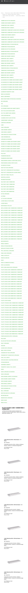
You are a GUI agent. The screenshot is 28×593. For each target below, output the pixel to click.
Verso (2, 369)
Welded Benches (4, 395)
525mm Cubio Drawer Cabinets (8, 56)
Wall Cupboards (5, 390)
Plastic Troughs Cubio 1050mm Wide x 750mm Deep (12, 307)
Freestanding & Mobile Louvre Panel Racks (11, 160)
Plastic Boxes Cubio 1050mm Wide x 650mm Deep (11, 269)
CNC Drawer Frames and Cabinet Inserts (10, 108)
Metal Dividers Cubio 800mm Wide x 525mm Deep (11, 234)
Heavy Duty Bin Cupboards (7, 167)
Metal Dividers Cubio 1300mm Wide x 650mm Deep (11, 217)
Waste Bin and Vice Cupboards (8, 393)
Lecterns (3, 196)
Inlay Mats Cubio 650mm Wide (7, 189)
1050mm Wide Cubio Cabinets (7, 25)
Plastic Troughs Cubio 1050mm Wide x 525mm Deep (12, 302)
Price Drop (3, 338)
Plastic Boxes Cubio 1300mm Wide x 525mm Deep (11, 274)
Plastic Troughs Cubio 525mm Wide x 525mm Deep (12, 317)
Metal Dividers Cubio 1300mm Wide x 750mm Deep (11, 219)
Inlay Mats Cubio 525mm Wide (7, 186)
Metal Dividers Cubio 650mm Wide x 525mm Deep (11, 227)
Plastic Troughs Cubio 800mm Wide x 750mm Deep (12, 333)
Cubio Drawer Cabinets (6, 129)
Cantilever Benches (5, 115)
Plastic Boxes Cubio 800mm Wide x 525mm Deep (11, 293)
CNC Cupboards (4, 106)
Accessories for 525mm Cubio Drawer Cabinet (11, 84)
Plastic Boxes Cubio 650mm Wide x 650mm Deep (11, 288)
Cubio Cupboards (5, 127)
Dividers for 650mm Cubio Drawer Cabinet (10, 148)
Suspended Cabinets (5, 364)
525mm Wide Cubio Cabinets (7, 58)
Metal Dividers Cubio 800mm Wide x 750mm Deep (11, 238)
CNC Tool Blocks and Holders (8, 110)
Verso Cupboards (5, 374)
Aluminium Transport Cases (7, 91)
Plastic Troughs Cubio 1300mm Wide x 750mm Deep (12, 314)
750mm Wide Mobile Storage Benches (9, 68)
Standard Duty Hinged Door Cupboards (10, 355)
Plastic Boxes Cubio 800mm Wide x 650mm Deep (11, 295)
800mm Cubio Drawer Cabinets (8, 72)
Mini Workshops (4, 241)
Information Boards (5, 179)
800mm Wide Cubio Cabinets (7, 75)
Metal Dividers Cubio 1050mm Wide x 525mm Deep (11, 208)
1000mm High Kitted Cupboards (8, 20)
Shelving (3, 345)
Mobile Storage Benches (6, 246)
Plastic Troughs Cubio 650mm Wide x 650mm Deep (12, 324)
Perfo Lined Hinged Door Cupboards (9, 267)
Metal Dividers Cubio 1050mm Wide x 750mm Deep (11, 212)
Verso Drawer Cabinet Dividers (8, 378)
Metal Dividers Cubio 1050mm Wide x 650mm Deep (11, 210)
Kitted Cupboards (5, 193)
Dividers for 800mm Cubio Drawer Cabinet (10, 151)
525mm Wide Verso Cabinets (7, 60)
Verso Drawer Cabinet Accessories (9, 376)
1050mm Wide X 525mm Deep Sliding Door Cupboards (12, 30)
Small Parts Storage (6, 350)
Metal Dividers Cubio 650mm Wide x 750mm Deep (11, 231)
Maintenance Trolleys (6, 205)
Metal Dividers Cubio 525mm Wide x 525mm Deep (11, 222)
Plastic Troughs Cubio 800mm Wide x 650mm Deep (12, 331)
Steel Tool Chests (5, 357)
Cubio (2, 125)
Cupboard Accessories (6, 139)
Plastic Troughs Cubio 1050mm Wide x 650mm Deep (12, 305)
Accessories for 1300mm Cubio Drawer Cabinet (12, 82)
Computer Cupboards (6, 122)
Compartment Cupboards (7, 120)
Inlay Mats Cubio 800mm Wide (7, 191)
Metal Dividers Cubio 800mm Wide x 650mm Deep (11, 236)
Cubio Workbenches (5, 136)
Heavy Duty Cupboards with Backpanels (10, 170)
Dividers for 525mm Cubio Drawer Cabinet (10, 146)
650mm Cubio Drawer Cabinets (8, 63)
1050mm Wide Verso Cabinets (7, 27)
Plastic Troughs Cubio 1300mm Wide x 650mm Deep (12, 312)
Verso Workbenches (5, 388)
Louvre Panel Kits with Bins (7, 200)
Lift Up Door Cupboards (6, 198)
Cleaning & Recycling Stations (8, 117)
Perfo (2, 260)
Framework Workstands (6, 158)
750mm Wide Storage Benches (7, 70)
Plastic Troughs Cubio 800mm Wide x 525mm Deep (12, 329)
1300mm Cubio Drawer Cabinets (8, 34)
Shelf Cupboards (5, 343)
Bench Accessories (5, 94)
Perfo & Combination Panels (7, 262)
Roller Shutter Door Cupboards (8, 340)
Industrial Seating (5, 177)
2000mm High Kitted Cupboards (8, 49)
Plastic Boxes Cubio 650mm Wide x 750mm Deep (11, 291)
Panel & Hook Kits (5, 255)
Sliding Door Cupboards (6, 348)
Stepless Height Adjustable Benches (9, 359)
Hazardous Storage (5, 165)
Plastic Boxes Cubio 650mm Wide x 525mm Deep (11, 286)
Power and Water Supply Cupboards (9, 336)
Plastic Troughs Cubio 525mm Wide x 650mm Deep (12, 319)
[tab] (14, 21)
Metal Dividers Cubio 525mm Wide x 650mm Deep (11, 224)
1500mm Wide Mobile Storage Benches (9, 44)
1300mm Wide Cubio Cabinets (7, 37)
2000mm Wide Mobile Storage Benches (9, 51)
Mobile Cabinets (5, 243)
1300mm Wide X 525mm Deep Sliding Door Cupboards (12, 39)
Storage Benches (5, 362)
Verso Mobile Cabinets (6, 383)
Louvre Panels (4, 203)
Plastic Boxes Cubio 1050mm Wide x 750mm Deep (11, 272)
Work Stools (4, 402)
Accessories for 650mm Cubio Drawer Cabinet (11, 87)
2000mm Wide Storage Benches (8, 53)
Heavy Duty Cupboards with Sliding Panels (11, 172)
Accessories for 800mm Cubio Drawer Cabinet (11, 89)
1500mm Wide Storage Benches (8, 46)
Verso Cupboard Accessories (8, 371)
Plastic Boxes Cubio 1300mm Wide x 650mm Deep (11, 276)
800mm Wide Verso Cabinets (7, 77)
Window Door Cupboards (6, 397)
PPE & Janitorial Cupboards (7, 250)
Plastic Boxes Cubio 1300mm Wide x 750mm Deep (11, 279)
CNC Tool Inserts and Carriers (8, 113)
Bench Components (5, 96)
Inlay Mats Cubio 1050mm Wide (8, 181)
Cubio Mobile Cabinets (6, 132)
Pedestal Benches (5, 257)
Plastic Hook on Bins (6, 300)
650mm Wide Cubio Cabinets (7, 65)
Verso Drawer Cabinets (6, 381)
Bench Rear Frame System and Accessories (11, 98)
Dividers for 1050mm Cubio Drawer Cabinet (11, 141)
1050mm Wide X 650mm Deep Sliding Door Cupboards (12, 32)
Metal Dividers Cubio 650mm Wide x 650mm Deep (11, 229)
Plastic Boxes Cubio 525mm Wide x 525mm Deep (11, 281)
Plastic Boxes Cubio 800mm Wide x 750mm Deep (11, 298)
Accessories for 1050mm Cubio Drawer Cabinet (12, 79)
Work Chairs (4, 400)
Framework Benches (5, 155)
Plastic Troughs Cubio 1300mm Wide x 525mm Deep (12, 310)
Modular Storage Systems (7, 248)
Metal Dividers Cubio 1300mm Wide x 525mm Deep (11, 215)
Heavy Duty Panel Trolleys (7, 174)
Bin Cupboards (4, 101)
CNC (2, 103)
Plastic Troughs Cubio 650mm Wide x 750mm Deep (12, 326)
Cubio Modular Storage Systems (8, 134)
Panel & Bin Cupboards (6, 253)
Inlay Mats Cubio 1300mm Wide (8, 184)
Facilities (3, 153)
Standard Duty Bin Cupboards (8, 352)
